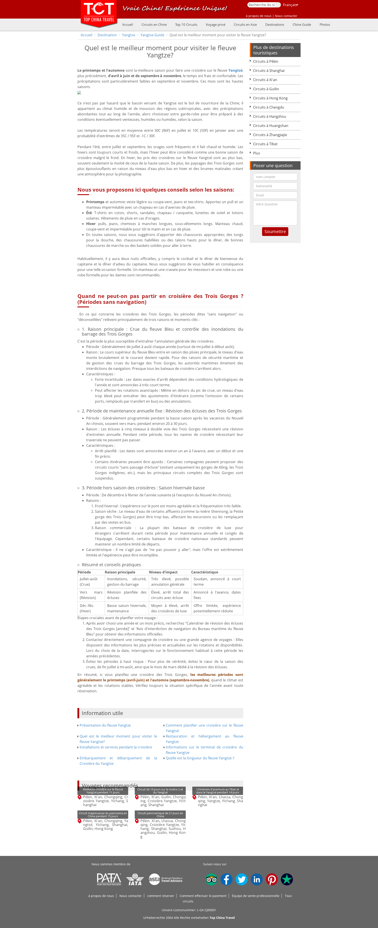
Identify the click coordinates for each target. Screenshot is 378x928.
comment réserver (160, 896)
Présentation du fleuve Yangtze (105, 725)
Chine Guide (302, 24)
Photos (325, 24)
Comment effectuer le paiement (203, 896)
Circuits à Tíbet (265, 144)
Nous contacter (130, 896)
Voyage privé (215, 24)
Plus (256, 153)
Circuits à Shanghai (269, 70)
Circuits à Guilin (266, 89)
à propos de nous (101, 896)
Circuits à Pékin (265, 61)
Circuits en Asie (245, 24)
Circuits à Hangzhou (269, 116)
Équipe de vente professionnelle (255, 896)
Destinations (274, 24)
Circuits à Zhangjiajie (270, 134)
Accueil (127, 24)
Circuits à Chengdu (268, 107)
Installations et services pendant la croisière (116, 747)
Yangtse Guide (152, 35)
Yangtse (128, 35)
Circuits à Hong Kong (270, 98)
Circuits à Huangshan (270, 125)
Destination (107, 35)
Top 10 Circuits (186, 24)
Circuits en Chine (154, 24)
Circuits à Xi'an (265, 79)
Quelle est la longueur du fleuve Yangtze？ (200, 758)
